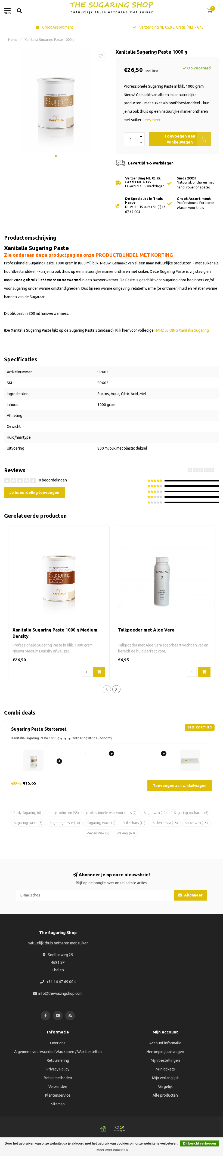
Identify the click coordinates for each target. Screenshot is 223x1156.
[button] (56, 156)
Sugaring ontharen (191, 813)
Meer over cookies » (112, 1150)
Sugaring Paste (65, 823)
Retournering (58, 1060)
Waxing (126, 833)
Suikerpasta (165, 823)
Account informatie (165, 1043)
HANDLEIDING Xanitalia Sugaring (181, 330)
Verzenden (57, 1086)
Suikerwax (196, 823)
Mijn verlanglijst (165, 1078)
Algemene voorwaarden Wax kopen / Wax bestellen (58, 1052)
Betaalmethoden (58, 1078)
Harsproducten (63, 813)
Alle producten (165, 1095)
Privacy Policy (58, 1069)
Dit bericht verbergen (199, 1143)
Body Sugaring (27, 813)
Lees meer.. (152, 120)
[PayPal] (119, 1129)
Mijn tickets (165, 1069)
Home (13, 39)
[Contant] (103, 1129)
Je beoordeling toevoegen (34, 492)
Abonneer (193, 895)
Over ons (58, 1043)
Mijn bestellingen (165, 1060)
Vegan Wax (98, 833)
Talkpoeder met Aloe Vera (146, 629)
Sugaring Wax (101, 823)
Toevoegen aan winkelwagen (179, 139)
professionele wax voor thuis (111, 813)
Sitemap (58, 1104)
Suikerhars (134, 823)
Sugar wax (155, 813)
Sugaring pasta (28, 823)
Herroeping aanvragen (165, 1052)
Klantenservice (57, 1095)
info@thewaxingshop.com (60, 993)
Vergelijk (165, 1086)
